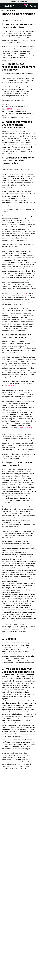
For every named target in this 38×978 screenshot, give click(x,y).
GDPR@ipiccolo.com (14, 109)
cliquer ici (10, 386)
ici (26, 293)
